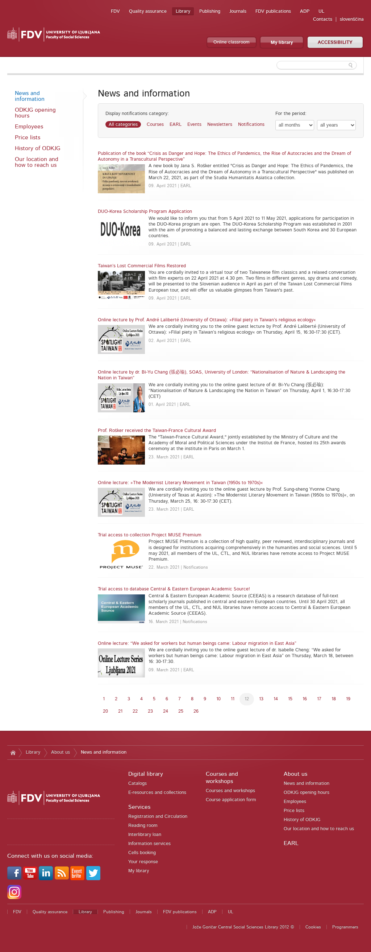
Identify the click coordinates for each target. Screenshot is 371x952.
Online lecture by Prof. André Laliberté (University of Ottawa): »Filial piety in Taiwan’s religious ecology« (207, 320)
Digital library (145, 774)
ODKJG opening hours (35, 113)
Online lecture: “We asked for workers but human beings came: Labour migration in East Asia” (197, 643)
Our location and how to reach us (36, 162)
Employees (29, 126)
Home (12, 752)
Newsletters (219, 124)
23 (150, 711)
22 (135, 711)
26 (196, 711)
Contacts (322, 19)
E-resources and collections (157, 792)
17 (319, 699)
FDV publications (273, 11)
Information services (149, 843)
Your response (143, 862)
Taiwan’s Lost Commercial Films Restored (142, 266)
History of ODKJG (37, 148)
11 (232, 699)
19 (348, 699)
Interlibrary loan (144, 834)
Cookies (313, 927)
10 (218, 699)
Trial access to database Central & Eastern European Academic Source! (174, 589)
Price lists (27, 137)
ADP (304, 11)
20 (105, 711)
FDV (115, 11)
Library (183, 11)
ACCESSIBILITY (335, 42)
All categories (123, 124)
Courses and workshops (230, 790)
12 (247, 699)
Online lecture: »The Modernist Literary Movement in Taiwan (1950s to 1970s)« (180, 483)
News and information (30, 96)
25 (180, 711)
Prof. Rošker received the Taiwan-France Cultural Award (157, 430)
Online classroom (231, 42)
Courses (155, 124)
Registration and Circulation (157, 816)
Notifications (251, 124)
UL (321, 11)
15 (290, 699)
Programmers (345, 927)
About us (60, 752)
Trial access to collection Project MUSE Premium (149, 535)
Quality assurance (148, 11)
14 (276, 699)
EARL (176, 124)
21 (120, 711)
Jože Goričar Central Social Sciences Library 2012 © (243, 927)
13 (261, 699)
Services (139, 807)
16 (305, 699)
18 (334, 699)
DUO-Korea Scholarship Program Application (145, 211)
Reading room (143, 825)
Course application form (231, 800)
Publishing (209, 11)
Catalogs (137, 783)
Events (194, 124)
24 (165, 711)
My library (282, 42)
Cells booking (142, 852)
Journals (237, 11)
